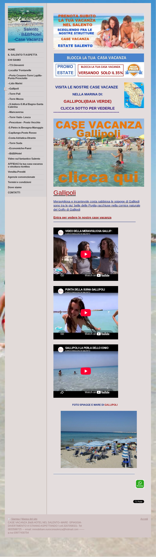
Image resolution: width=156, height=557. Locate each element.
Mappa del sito (29, 519)
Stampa (15, 519)
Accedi (144, 519)
